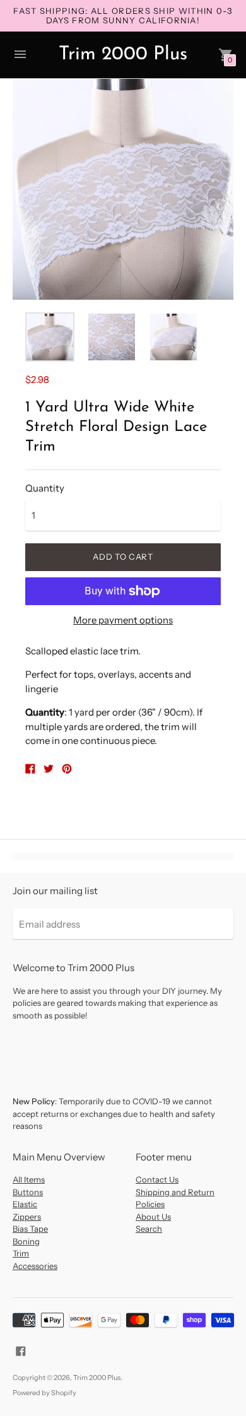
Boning (26, 1241)
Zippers (27, 1217)
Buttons (28, 1192)
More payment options (123, 620)
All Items (29, 1179)
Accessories (35, 1266)
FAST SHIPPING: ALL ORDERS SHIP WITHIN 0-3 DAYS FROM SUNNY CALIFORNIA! (122, 15)
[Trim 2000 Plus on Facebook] (21, 1350)
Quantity (44, 488)
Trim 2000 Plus (96, 1377)
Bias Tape (30, 1229)
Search (149, 1229)
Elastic (25, 1204)
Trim (21, 1253)
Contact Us (157, 1179)
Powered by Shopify (44, 1392)
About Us (153, 1217)
